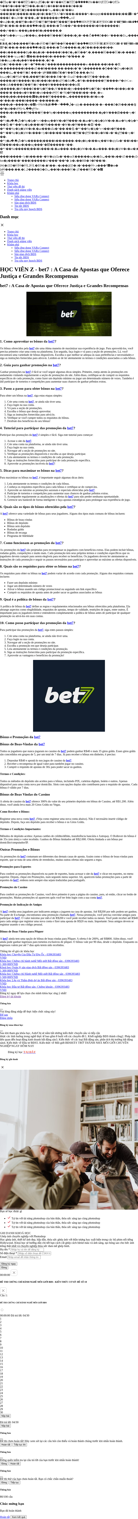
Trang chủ (13, 180)
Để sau (4, 1014)
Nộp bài (5, 1416)
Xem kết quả (18, 1517)
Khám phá (13, 192)
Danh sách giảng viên (19, 189)
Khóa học (12, 183)
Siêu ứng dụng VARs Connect (31, 196)
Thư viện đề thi (16, 186)
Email (3, 1256)
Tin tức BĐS (21, 205)
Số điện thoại (8, 1253)
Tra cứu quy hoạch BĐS (28, 209)
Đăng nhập (6, 1017)
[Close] (1, 1009)
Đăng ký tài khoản (10, 996)
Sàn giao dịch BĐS (25, 202)
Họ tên (5, 1249)
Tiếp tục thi (20, 1444)
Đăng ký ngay (8, 1263)
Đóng (4, 1267)
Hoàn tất (5, 1444)
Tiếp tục (14, 1482)
